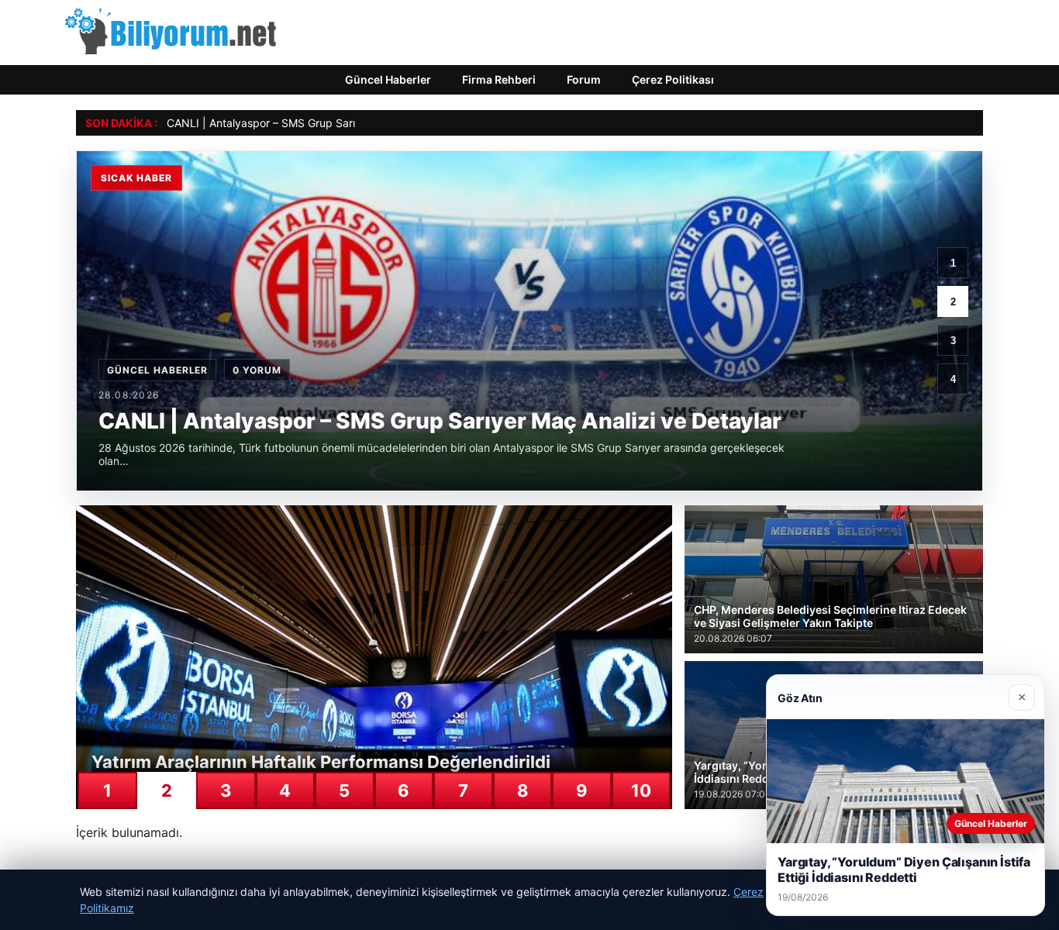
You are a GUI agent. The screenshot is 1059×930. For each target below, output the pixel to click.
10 (641, 790)
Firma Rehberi (499, 79)
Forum (584, 79)
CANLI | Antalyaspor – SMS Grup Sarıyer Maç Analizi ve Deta (320, 122)
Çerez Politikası (673, 79)
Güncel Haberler (388, 79)
